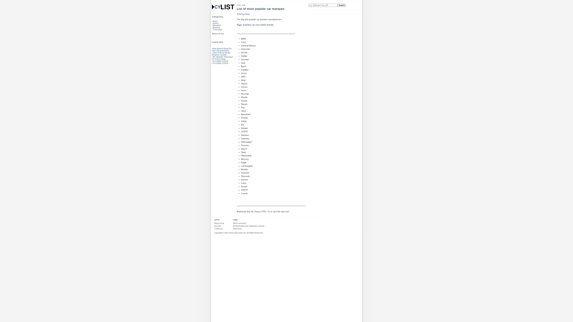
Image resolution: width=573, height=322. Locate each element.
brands (270, 25)
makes (263, 25)
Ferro (247, 14)
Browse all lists (218, 34)
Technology (217, 29)
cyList (239, 5)
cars (257, 25)
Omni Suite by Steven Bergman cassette (221, 54)
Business (216, 27)
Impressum (237, 229)
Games (215, 23)
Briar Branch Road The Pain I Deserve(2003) (222, 50)
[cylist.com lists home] (223, 7)
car (253, 25)
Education (217, 25)
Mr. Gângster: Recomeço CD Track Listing (222, 58)
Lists (243, 5)
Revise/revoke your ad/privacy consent (248, 226)
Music (215, 21)
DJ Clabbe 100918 (220, 63)
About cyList (219, 223)
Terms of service (239, 223)
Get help (217, 226)
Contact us (218, 229)
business (247, 25)
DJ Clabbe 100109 (220, 61)
